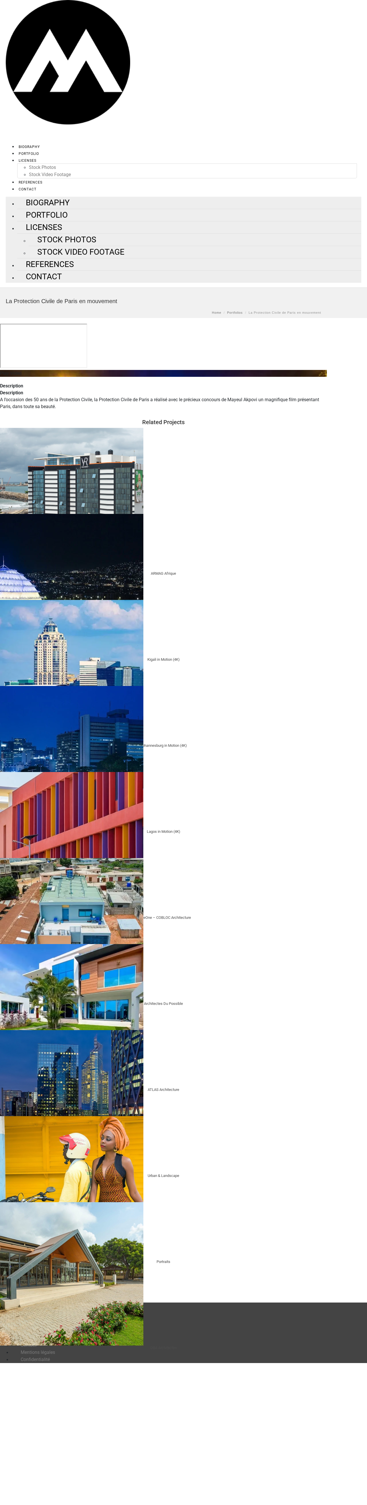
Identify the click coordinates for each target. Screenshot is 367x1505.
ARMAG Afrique (163, 573)
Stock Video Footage (50, 174)
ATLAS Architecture (163, 1089)
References (30, 182)
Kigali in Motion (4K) (163, 659)
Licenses (27, 161)
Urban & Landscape (163, 1175)
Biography (29, 147)
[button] (163, 373)
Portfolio (29, 154)
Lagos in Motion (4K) (163, 831)
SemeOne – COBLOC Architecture (163, 917)
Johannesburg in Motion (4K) (163, 745)
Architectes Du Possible (163, 1003)
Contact (44, 276)
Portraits (163, 1262)
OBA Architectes (163, 1348)
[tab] (163, 386)
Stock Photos (42, 167)
